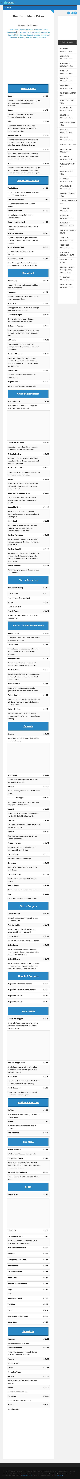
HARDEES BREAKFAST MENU (68, 124)
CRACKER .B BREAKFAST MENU (66, 79)
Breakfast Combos (26, 30)
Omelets (11, 35)
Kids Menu (28, 38)
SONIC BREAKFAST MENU (66, 172)
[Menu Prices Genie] (9, 3)
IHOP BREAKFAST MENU (68, 144)
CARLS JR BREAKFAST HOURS (68, 231)
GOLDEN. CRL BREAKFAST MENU (66, 116)
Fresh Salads (13, 30)
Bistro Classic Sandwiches (40, 32)
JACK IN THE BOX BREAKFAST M (66, 150)
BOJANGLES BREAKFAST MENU (66, 57)
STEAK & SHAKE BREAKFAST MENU (66, 187)
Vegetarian (45, 35)
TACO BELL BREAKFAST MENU (68, 202)
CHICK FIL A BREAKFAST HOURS (67, 239)
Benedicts (42, 38)
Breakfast (38, 30)
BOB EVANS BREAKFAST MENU (66, 50)
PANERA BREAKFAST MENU (67, 165)
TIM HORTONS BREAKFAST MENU (66, 209)
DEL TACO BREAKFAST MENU (68, 94)
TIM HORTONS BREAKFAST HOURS (67, 278)
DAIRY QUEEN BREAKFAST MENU (66, 87)
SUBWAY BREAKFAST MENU (67, 195)
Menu (9, 7)
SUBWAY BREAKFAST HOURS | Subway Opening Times (67, 269)
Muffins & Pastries (17, 38)
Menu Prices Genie (26, 1475)
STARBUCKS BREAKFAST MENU (66, 180)
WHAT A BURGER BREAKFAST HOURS (67, 286)
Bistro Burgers (20, 35)
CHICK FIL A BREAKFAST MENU (66, 72)
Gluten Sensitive (23, 32)
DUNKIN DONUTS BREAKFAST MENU (66, 109)
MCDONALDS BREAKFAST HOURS (67, 246)
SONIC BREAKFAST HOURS (66, 261)
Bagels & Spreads (33, 35)
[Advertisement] (28, 61)
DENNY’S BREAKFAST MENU (67, 101)
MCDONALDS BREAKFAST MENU (66, 158)
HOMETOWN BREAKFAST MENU (66, 138)
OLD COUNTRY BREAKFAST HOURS (67, 254)
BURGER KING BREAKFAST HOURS (67, 224)
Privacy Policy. (58, 1475)
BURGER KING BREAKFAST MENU (66, 65)
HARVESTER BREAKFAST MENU (66, 131)
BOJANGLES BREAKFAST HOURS (67, 217)
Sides (35, 38)
